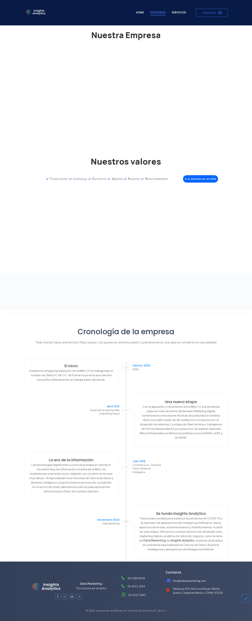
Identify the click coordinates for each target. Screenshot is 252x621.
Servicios (179, 12)
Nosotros (157, 12)
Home (140, 12)
